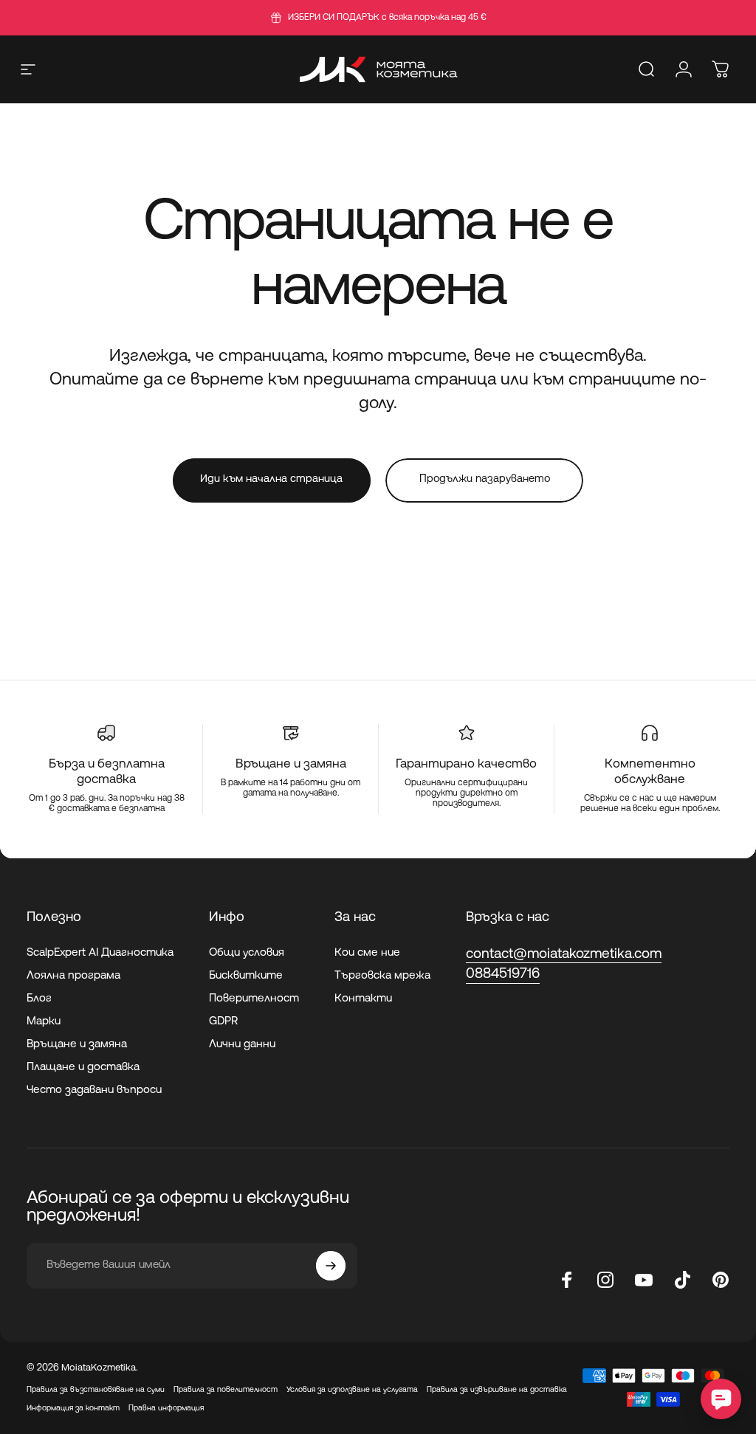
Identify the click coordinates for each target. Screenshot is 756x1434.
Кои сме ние (367, 953)
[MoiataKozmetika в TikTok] (682, 1280)
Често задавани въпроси (94, 1090)
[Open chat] (721, 1399)
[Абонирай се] (331, 1265)
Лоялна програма (73, 976)
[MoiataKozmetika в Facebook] (567, 1280)
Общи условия (246, 953)
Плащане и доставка (83, 1067)
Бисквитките (246, 976)
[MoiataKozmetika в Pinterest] (720, 1280)
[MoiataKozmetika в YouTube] (644, 1280)
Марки (44, 1021)
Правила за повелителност (225, 1390)
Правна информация (166, 1408)
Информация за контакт (73, 1408)
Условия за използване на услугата (352, 1390)
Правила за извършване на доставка (497, 1390)
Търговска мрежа (382, 976)
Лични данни (242, 1044)
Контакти (363, 998)
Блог (39, 998)
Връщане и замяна (77, 1044)
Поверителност (254, 998)
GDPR (223, 1021)
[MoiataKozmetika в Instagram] (605, 1280)
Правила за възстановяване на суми (96, 1390)
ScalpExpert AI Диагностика (100, 953)
